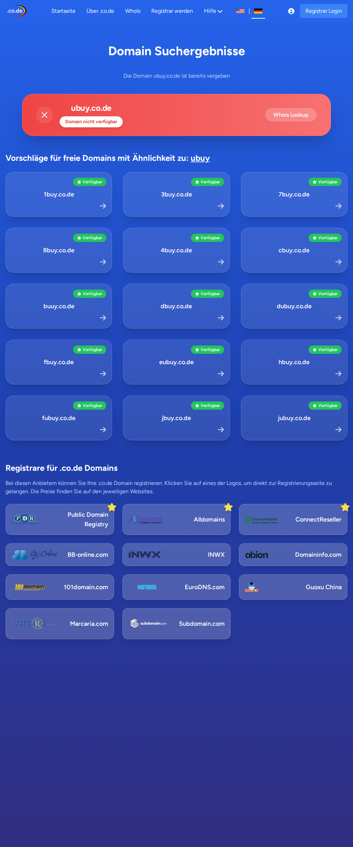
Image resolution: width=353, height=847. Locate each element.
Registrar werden (172, 11)
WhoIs (132, 11)
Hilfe (210, 11)
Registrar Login (323, 11)
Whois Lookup (291, 114)
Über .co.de (100, 11)
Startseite (63, 11)
